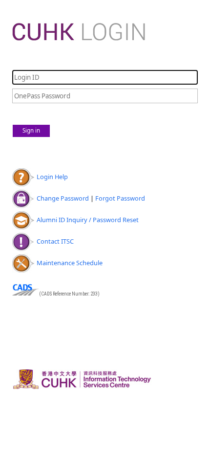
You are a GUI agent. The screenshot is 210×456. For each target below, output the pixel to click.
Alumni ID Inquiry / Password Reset (88, 219)
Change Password (63, 198)
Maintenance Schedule (70, 262)
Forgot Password (120, 198)
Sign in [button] (31, 130)
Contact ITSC (55, 241)
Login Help (52, 176)
